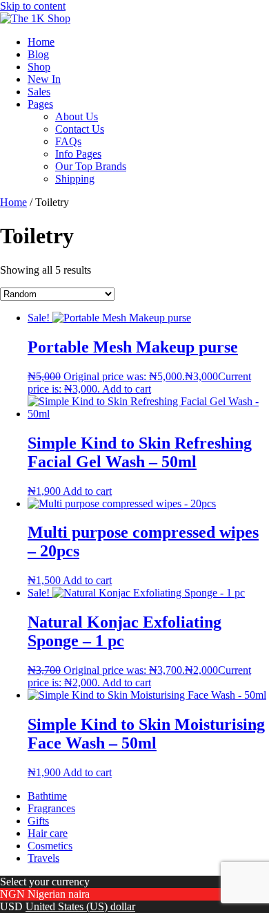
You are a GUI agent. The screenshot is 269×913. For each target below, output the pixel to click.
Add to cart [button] (126, 389)
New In (44, 79)
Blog (38, 54)
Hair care (48, 833)
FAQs (68, 141)
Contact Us (79, 129)
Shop (39, 67)
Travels (43, 858)
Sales (39, 91)
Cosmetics (50, 845)
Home (41, 42)
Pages (40, 104)
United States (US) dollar (80, 906)
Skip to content (33, 6)
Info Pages (78, 154)
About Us (76, 116)
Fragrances (51, 808)
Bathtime (47, 796)
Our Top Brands (90, 166)
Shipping (74, 179)
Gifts (38, 821)
